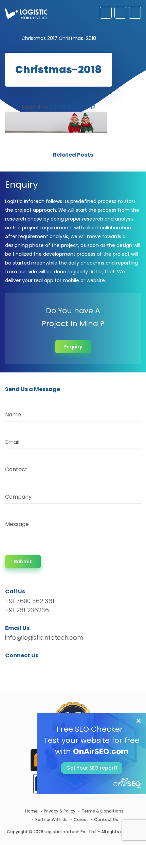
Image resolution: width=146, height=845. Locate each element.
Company (18, 497)
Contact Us (106, 819)
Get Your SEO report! (91, 767)
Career (81, 819)
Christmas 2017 (39, 38)
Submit (23, 561)
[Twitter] (20, 667)
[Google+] (31, 667)
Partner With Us (51, 819)
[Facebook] (12, 667)
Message (17, 524)
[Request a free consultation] (106, 13)
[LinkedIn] (42, 667)
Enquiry (73, 346)
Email (12, 442)
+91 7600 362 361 (29, 601)
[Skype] (51, 667)
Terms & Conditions (102, 811)
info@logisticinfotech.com (44, 637)
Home (31, 811)
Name (13, 414)
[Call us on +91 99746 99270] (120, 13)
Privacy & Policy (59, 811)
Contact (16, 469)
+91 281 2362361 (28, 610)
